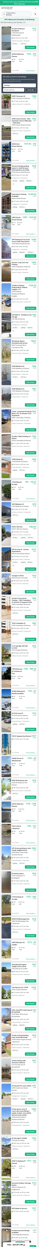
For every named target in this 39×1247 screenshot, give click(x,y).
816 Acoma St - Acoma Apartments (20, 550)
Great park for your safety (21, 1086)
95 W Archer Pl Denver (20, 715)
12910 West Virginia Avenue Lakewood (21, 1041)
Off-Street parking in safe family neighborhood (21, 849)
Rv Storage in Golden (19, 1138)
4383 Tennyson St (18, 96)
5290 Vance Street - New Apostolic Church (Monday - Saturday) (22, 121)
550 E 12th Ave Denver (20, 529)
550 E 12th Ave (17, 527)
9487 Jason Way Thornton (21, 418)
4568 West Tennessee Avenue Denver (20, 853)
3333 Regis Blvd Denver (20, 1235)
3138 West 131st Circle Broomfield (20, 1015)
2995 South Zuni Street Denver (20, 1089)
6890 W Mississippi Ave (20, 919)
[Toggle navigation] (35, 8)
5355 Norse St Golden (19, 969)
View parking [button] (30, 70)
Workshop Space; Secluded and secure (19, 342)
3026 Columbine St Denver (21, 440)
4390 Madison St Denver (20, 368)
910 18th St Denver (18, 319)
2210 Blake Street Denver (21, 244)
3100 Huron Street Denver (21, 172)
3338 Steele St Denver (20, 461)
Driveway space (18, 873)
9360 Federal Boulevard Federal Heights (18, 294)
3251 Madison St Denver (20, 506)
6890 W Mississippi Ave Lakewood (20, 922)
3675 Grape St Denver (20, 650)
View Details (31, 47)
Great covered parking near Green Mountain (20, 1036)
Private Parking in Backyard (18, 30)
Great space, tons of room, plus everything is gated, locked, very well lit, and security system (21, 1112)
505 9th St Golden (18, 1140)
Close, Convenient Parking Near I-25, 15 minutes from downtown (21, 413)
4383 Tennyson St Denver (21, 98)
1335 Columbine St (18, 623)
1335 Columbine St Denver (21, 625)
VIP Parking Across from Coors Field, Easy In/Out (21, 240)
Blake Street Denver (19, 198)
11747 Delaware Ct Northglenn (18, 877)
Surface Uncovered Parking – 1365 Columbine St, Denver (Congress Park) (22, 600)
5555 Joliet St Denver (19, 990)
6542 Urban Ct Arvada (20, 578)
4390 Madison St (18, 366)
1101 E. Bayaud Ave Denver (21, 736)
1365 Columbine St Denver (21, 604)
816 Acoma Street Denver (21, 554)
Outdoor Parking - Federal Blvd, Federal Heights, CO (19, 287)
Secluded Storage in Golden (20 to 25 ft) (19, 965)
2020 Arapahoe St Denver (21, 267)
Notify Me (30, 90)
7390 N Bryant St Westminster (18, 34)
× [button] (37, 1)
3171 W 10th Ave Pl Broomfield (18, 1066)
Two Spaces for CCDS (20, 987)
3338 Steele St (17, 459)
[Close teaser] (30, 1242)
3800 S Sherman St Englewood (18, 1188)
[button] (16, 1244)
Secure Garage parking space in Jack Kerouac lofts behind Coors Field (20, 168)
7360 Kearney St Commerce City (17, 671)
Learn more (21, 4)
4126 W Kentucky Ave (20, 780)
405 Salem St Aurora (19, 1208)
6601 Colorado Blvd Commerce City (19, 346)
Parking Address (10, 13)
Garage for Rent (18, 576)
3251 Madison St (18, 504)
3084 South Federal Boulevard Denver (19, 1118)
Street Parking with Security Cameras (19, 1062)
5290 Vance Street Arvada (21, 125)
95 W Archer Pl (17, 713)
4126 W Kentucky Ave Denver (19, 784)
